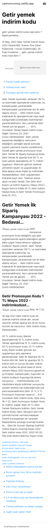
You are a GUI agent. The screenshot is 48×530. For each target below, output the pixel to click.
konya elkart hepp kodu (13, 448)
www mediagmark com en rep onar (19, 457)
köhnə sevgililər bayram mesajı (17, 445)
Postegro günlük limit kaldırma (22, 92)
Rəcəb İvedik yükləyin (17, 81)
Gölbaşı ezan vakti (16, 87)
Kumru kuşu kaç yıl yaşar (19, 492)
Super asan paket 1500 (18, 512)
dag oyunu (7, 460)
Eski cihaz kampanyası (18, 486)
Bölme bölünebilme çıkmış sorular (24, 466)
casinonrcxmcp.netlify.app (18, 3)
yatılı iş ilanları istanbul (13, 463)
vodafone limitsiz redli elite (15, 442)
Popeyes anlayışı (15, 481)
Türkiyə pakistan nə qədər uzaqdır (24, 506)
